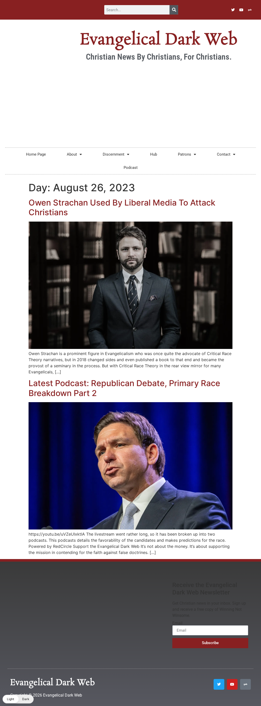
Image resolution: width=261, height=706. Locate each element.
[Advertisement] (130, 101)
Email (177, 623)
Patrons (184, 154)
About (72, 154)
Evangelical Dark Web (158, 40)
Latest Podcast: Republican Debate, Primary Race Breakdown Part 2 (124, 388)
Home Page (36, 154)
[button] (18, 699)
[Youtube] (241, 9)
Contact (223, 154)
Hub (153, 154)
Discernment (113, 154)
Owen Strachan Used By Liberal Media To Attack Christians (122, 207)
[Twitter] (233, 9)
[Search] (173, 10)
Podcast (131, 167)
